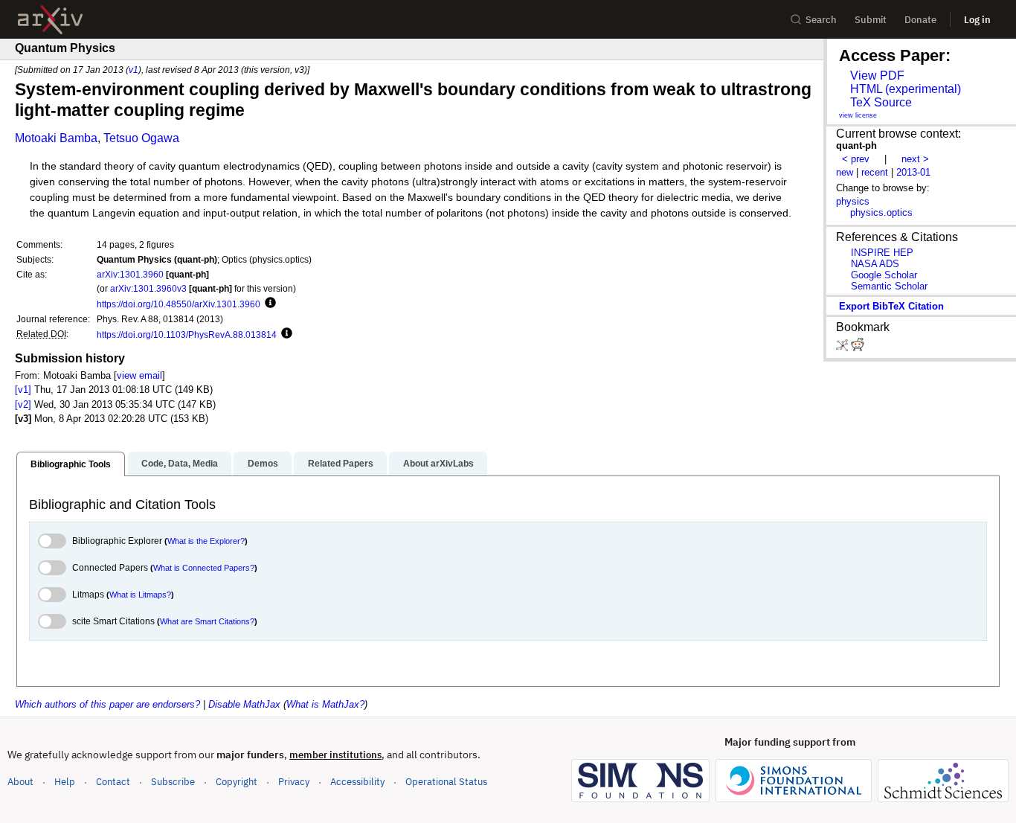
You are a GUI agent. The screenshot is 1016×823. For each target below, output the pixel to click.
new (844, 172)
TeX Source (881, 102)
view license (858, 115)
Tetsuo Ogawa (141, 138)
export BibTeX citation (891, 306)
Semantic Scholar (889, 286)
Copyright (236, 781)
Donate (920, 19)
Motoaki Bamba (56, 138)
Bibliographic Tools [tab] (70, 464)
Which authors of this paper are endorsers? (107, 704)
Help (64, 781)
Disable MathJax (244, 704)
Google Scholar (884, 275)
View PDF (877, 75)
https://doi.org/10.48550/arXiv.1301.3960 (178, 304)
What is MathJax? (325, 704)
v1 (133, 69)
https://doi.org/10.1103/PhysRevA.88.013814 (187, 334)
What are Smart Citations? (207, 621)
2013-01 (913, 172)
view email (139, 375)
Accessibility (357, 781)
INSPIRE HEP (882, 252)
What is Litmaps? (140, 594)
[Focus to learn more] (268, 303)
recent (874, 172)
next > (915, 158)
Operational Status (446, 781)
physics (852, 201)
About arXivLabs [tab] (438, 463)
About (20, 781)
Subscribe (173, 781)
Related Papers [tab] (340, 463)
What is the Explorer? (206, 541)
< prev (855, 158)
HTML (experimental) (905, 89)
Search (821, 19)
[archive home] (50, 19)
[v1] (23, 389)
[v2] (23, 404)
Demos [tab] (263, 463)
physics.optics (881, 212)
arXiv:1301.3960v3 (148, 288)
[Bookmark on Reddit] (857, 347)
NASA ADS (875, 263)
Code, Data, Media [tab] (179, 463)
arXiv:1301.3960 (130, 274)
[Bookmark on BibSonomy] (843, 347)
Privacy (293, 781)
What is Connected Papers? (203, 567)
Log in (977, 19)
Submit (871, 19)
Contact (113, 781)
